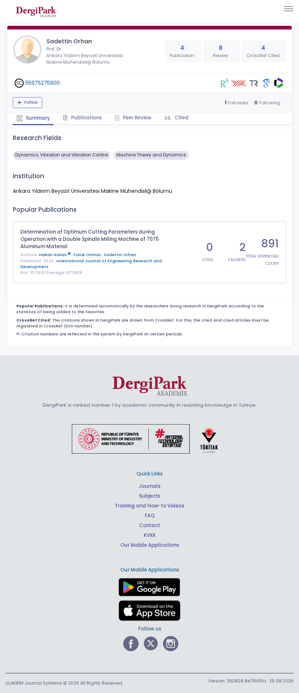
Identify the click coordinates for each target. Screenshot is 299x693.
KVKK (150, 535)
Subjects (149, 496)
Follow (30, 102)
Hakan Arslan (53, 255)
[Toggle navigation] (289, 8)
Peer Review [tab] (136, 117)
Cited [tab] (181, 117)
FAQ (150, 515)
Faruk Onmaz (88, 255)
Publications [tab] (86, 117)
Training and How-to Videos (149, 505)
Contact (149, 525)
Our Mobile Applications (149, 545)
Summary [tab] (37, 118)
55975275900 (43, 83)
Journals (149, 486)
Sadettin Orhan (120, 255)
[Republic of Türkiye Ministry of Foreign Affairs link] (149, 438)
